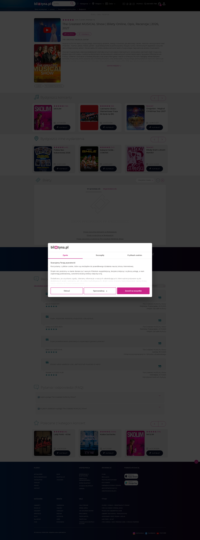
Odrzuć (67, 291)
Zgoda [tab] (65, 255)
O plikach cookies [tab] (134, 255)
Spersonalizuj (98, 291)
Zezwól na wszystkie (133, 291)
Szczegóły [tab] (100, 255)
